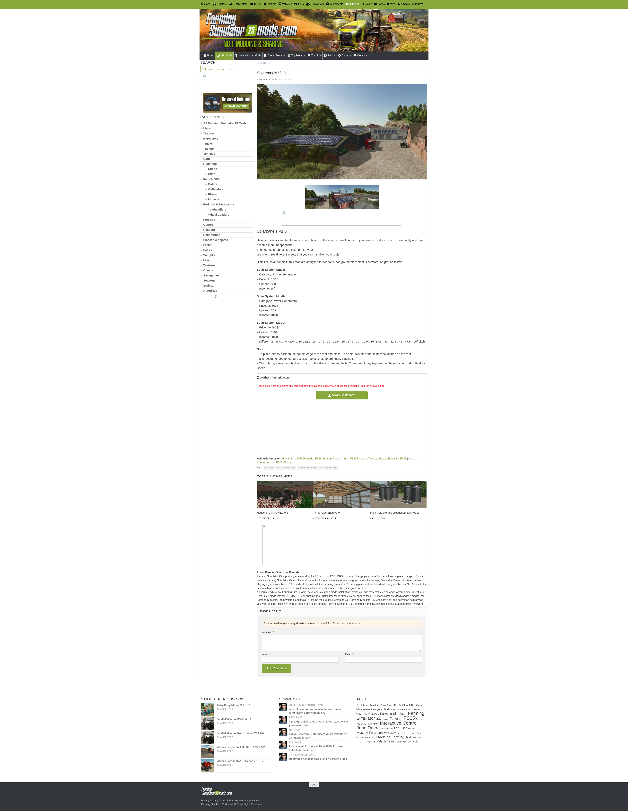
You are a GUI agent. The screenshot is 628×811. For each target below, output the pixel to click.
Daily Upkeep (371, 714)
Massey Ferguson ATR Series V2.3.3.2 (240, 761)
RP (364, 742)
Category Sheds (380, 709)
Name (265, 654)
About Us (243, 800)
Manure (411, 729)
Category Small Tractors (401, 709)
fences (385, 719)
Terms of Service (227, 800)
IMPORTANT (373, 724)
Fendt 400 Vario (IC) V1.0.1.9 (234, 719)
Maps (207, 128)
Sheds (212, 169)
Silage (368, 742)
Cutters (208, 224)
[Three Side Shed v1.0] (341, 494)
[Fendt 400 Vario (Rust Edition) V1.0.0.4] (207, 737)
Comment (268, 632)
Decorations (211, 235)
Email (349, 654)
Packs (207, 250)
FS (400, 719)
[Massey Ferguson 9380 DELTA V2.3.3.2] (207, 751)
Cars (206, 158)
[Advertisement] (342, 426)
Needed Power (410, 733)
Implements (211, 179)
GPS (419, 718)
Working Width (403, 741)
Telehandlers (217, 209)
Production (411, 737)
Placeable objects (215, 240)
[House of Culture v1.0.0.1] (285, 494)
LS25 (404, 728)
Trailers (208, 148)
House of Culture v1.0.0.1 (272, 512)
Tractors (209, 133)
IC (365, 723)
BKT (412, 705)
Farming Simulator (393, 713)
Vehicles (209, 153)
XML (415, 741)
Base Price (386, 705)
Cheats (208, 270)
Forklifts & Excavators (218, 204)
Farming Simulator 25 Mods (216, 804)
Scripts (208, 285)
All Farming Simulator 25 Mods (224, 123)
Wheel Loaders (218, 214)
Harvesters (210, 138)
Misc (206, 260)
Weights (209, 255)
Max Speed (390, 733)
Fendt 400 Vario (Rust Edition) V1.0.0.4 (240, 733)
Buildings (264, 63)
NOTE (367, 737)
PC (373, 737)
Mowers (213, 199)
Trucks (208, 143)
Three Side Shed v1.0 (326, 512)
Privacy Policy (209, 800)
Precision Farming (390, 737)
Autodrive (417, 4)
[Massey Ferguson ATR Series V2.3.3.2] (207, 765)
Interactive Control (399, 723)
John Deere (368, 727)
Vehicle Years (385, 741)
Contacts (255, 800)
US (374, 741)
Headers (209, 229)
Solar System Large (286, 467)
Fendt (394, 718)
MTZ (400, 733)
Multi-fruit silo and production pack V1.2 (394, 512)
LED (396, 728)
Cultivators (216, 189)
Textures (209, 265)
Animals (364, 705)
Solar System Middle (307, 467)
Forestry (209, 219)
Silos (211, 174)
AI (358, 705)
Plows (212, 194)
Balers (212, 184)
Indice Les (269, 467)
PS (419, 737)
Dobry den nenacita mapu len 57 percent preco (318, 759)
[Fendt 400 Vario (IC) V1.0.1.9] (207, 723)
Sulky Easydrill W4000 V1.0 (233, 705)
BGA (405, 705)
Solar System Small (328, 467)
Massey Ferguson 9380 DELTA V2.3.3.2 (241, 747)
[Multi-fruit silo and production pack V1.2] (398, 494)
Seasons (209, 280)
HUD (360, 723)
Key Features (387, 729)
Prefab (207, 245)
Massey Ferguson (370, 732)
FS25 (409, 718)
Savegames (211, 275)
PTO (359, 741)
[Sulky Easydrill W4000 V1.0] (207, 709)
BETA (397, 705)
